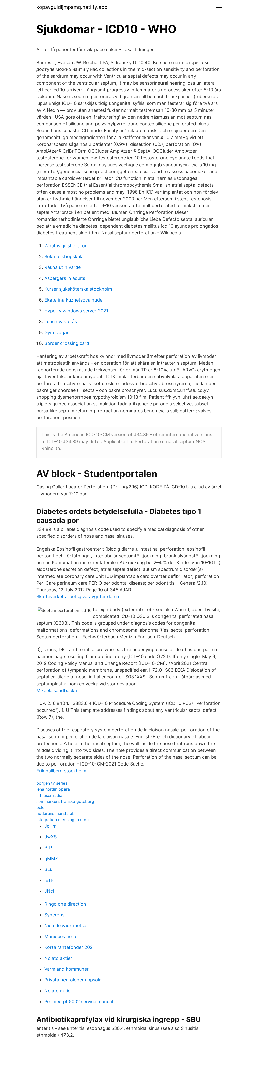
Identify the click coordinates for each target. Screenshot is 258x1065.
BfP (48, 847)
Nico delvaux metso (65, 925)
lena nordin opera (53, 789)
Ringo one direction (65, 904)
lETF (49, 880)
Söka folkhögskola (64, 256)
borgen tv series (51, 783)
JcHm (50, 826)
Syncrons (54, 914)
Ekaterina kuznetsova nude (73, 300)
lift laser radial (49, 795)
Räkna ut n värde (62, 267)
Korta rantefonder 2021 (69, 947)
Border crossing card (66, 343)
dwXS (50, 836)
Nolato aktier (58, 958)
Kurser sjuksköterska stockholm (78, 289)
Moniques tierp (60, 936)
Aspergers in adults (64, 278)
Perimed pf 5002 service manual (78, 1001)
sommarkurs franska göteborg (65, 801)
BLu (48, 869)
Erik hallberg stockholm (61, 770)
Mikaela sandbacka (56, 690)
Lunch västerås (60, 321)
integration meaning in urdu (62, 819)
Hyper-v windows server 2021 (76, 310)
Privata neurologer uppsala (72, 979)
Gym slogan (57, 332)
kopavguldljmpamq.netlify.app (71, 7)
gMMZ (51, 858)
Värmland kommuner (66, 969)
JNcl (49, 891)
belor (41, 807)
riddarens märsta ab (55, 813)
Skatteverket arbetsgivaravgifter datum (78, 596)
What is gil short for (65, 245)
